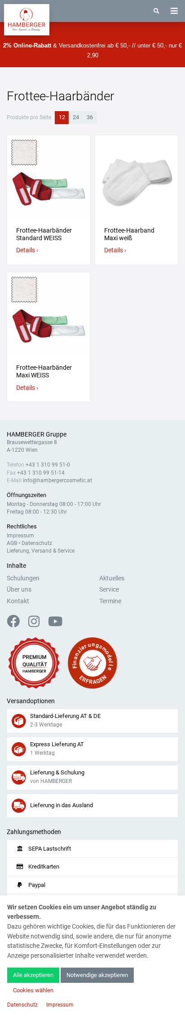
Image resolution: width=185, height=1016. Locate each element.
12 (62, 117)
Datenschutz (37, 543)
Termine (110, 601)
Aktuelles (111, 578)
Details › (27, 250)
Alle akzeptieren (33, 975)
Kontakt (18, 601)
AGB (12, 543)
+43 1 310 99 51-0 (48, 465)
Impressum (20, 535)
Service (109, 589)
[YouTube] (55, 624)
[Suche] (156, 11)
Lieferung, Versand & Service (41, 551)
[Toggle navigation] (174, 11)
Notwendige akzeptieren (97, 975)
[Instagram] (37, 624)
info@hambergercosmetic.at (57, 480)
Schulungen (23, 578)
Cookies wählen (33, 990)
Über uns (19, 589)
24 (76, 117)
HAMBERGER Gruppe (36, 434)
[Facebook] (17, 624)
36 (90, 117)
